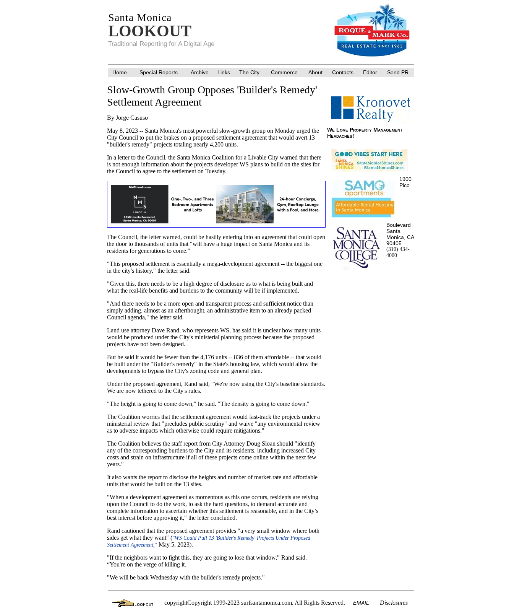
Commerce (284, 72)
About (315, 72)
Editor (370, 72)
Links (223, 72)
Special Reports (158, 72)
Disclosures (394, 602)
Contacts (342, 72)
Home (119, 72)
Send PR (398, 72)
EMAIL (361, 603)
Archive (200, 72)
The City (249, 72)
